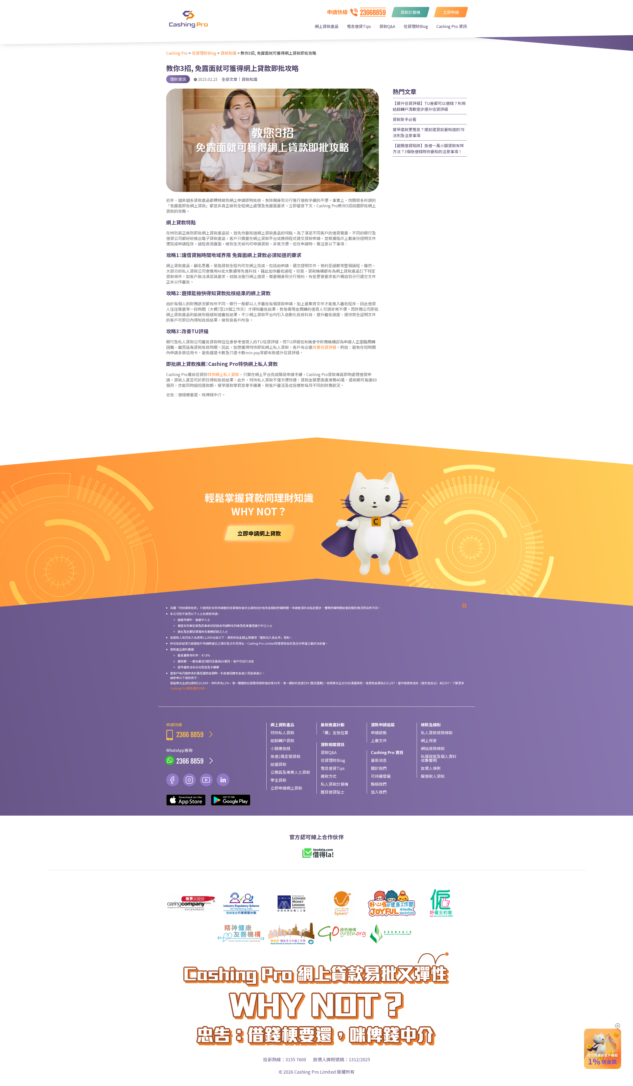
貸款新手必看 (404, 119)
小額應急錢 (280, 748)
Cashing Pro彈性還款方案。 (188, 688)
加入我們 (379, 792)
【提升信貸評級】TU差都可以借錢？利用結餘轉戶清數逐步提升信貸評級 (429, 106)
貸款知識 (249, 79)
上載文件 (379, 740)
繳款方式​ (329, 776)
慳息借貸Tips (359, 26)
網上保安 (429, 740)
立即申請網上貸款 (286, 788)
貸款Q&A (387, 26)
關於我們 (379, 768)
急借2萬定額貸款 (285, 756)
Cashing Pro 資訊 (451, 26)
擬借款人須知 (433, 776)
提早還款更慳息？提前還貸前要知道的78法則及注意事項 (428, 132)
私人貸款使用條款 (436, 732)
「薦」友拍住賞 (334, 732)
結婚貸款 (278, 764)
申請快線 (184, 730)
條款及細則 (431, 725)
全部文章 (229, 79)
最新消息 (379, 760)
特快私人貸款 (282, 732)
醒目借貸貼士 (332, 792)
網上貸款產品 (327, 26)
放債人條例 (431, 768)
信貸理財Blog (416, 26)
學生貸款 (278, 780)
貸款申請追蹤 (383, 725)
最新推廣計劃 (332, 725)
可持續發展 (381, 776)
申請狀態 (379, 732)
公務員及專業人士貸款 (290, 772)
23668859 (373, 12)
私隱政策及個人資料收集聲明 (438, 758)
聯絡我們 (379, 784)
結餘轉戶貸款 (282, 740)
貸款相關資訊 (332, 744)
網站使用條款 (433, 748)
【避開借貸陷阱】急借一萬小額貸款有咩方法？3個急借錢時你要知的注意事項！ (428, 148)
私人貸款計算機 (334, 784)
